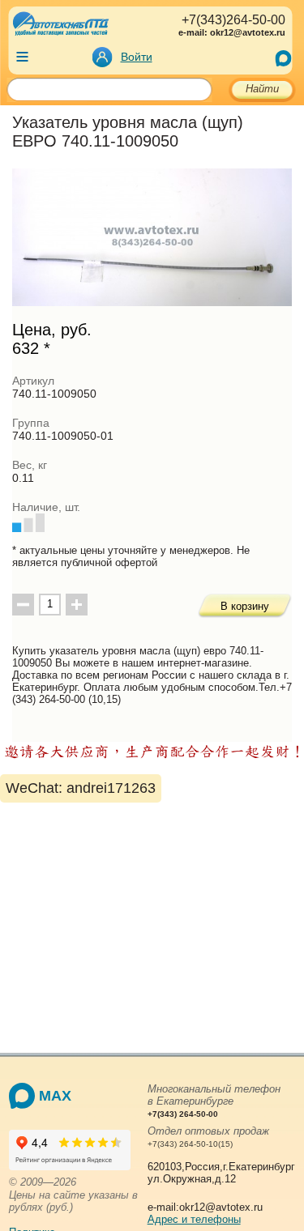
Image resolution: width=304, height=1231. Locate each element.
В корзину (245, 606)
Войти (136, 56)
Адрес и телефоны (194, 1219)
